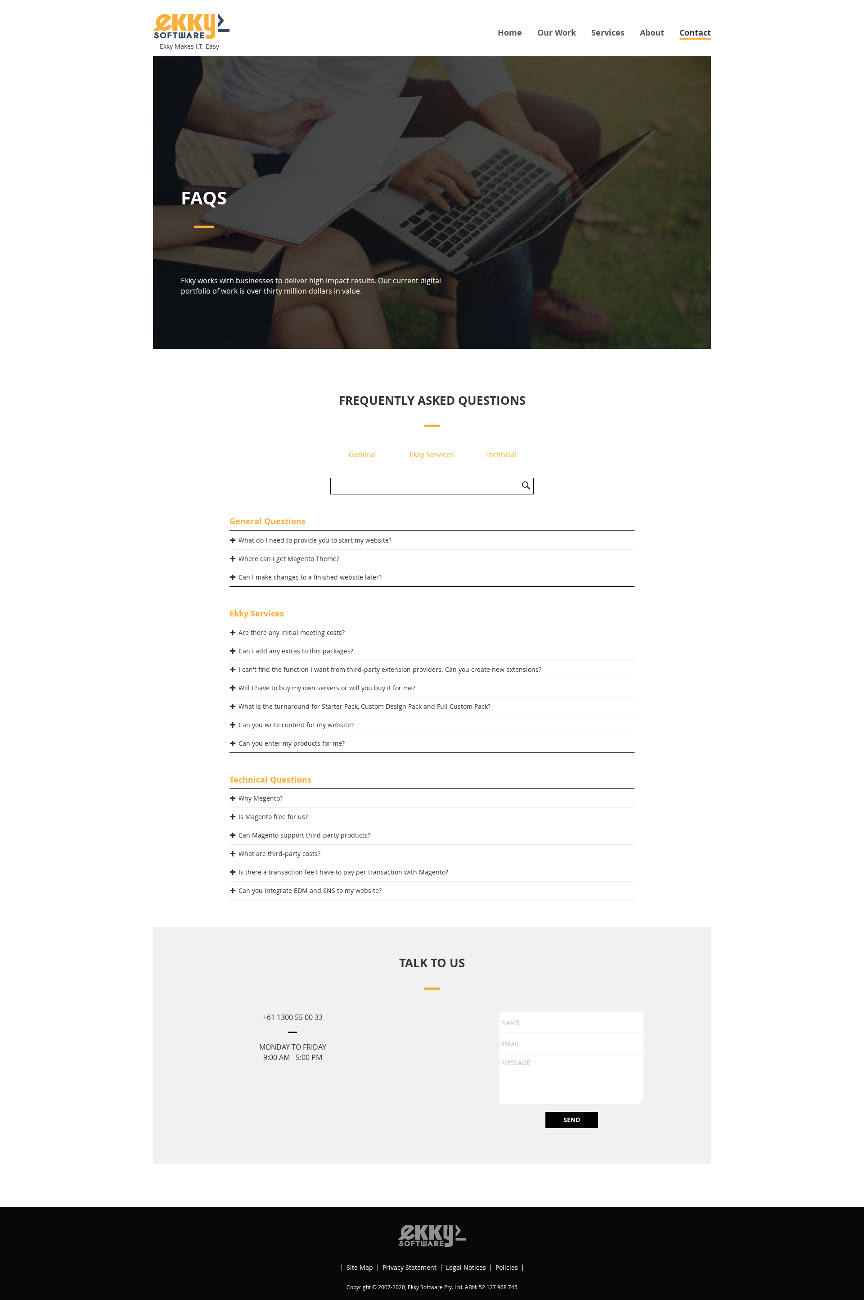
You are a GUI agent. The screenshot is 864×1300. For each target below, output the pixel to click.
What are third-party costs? (279, 853)
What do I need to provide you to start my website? (315, 540)
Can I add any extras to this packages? (295, 651)
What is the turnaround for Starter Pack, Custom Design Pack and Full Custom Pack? (364, 706)
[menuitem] (510, 32)
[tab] (432, 540)
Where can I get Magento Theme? (288, 558)
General (362, 454)
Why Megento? (260, 798)
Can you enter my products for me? (291, 743)
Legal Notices (466, 1267)
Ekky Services (432, 454)
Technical (501, 454)
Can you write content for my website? (296, 724)
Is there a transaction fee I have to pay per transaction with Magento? (343, 872)
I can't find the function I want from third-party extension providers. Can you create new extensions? (389, 669)
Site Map (359, 1267)
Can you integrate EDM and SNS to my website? (310, 890)
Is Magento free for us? (273, 816)
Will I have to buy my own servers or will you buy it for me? (326, 688)
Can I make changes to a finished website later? (310, 577)
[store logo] (191, 26)
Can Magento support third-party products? (304, 835)
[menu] (604, 33)
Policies (506, 1267)
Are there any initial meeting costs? (291, 632)
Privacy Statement (409, 1267)
